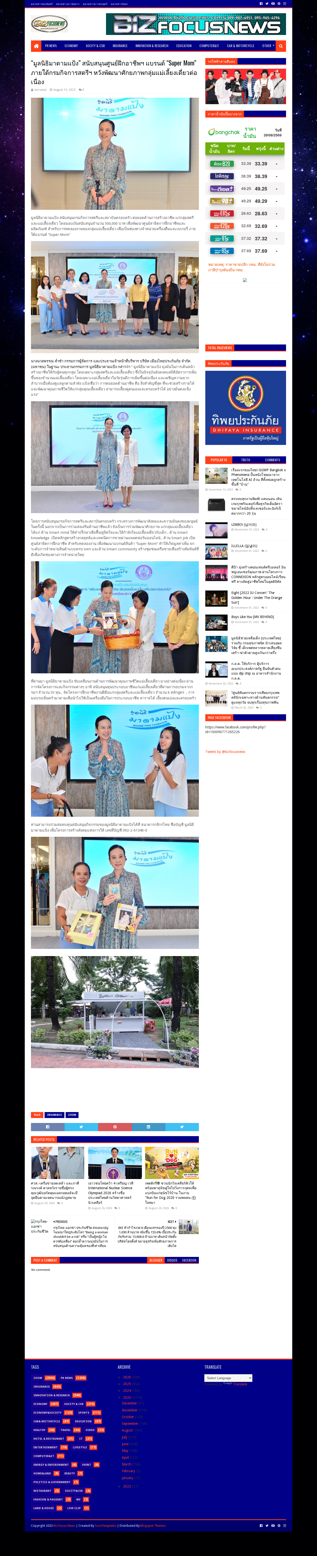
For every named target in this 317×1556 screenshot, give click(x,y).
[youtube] (273, 3)
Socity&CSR (74, 1491)
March (127, 1464)
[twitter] (266, 3)
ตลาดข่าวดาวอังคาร (67, 4)
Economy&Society (47, 1412)
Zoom (72, 1115)
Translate (240, 1384)
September (130, 1424)
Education (183, 45)
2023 (127, 1398)
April (126, 1458)
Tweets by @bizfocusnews (225, 752)
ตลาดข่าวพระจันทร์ (42, 4)
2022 (127, 1486)
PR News (51, 45)
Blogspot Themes (153, 1525)
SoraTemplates (105, 1525)
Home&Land (42, 1473)
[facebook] (261, 3)
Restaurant (42, 1491)
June (126, 1444)
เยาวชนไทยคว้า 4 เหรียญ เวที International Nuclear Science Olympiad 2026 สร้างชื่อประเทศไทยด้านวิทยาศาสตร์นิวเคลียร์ (110, 1193)
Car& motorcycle (46, 1421)
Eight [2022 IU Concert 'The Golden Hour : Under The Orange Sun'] (256, 597)
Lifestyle (80, 1447)
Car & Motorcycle (240, 45)
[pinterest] (279, 3)
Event (86, 1464)
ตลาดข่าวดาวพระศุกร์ (95, 4)
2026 (127, 1377)
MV (78, 1499)
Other (266, 45)
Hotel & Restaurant (48, 1438)
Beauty (69, 1473)
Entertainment (45, 1447)
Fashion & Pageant (48, 1499)
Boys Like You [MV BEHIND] (252, 617)
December (130, 1403)
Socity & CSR (95, 45)
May (125, 1451)
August (128, 1430)
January (128, 1478)
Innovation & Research (151, 45)
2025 (127, 1384)
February (129, 1471)
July (125, 1437)
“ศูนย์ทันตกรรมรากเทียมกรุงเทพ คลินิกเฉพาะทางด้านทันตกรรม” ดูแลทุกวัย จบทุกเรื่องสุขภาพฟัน (255, 697)
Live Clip (74, 1508)
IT (81, 1438)
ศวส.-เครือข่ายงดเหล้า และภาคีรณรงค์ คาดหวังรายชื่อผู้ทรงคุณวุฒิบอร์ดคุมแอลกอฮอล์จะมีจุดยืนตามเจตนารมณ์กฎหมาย (55, 1190)
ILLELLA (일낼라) (244, 546)
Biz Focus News (64, 1525)
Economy (71, 45)
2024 (127, 1391)
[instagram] (284, 3)
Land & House (43, 1508)
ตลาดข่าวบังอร (119, 4)
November (130, 1410)
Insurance (120, 45)
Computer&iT (209, 45)
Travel (65, 1430)
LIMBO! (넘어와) (244, 525)
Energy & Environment (51, 1464)
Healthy (39, 1430)
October (128, 1417)
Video (90, 1430)
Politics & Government (52, 1482)
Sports (83, 1412)
